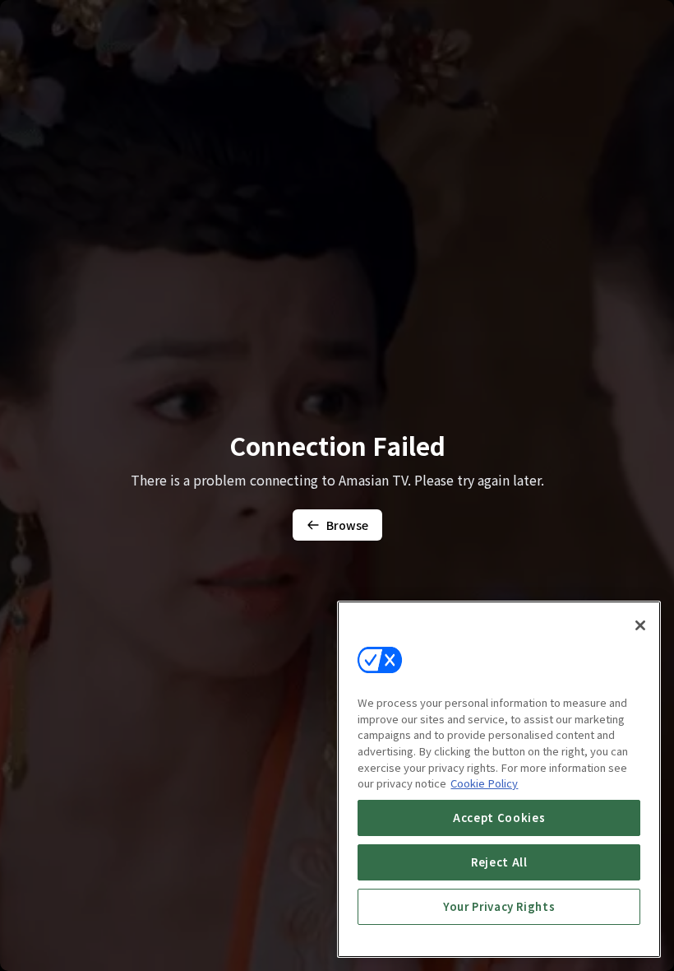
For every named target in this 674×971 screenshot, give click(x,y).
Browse (347, 525)
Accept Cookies (499, 817)
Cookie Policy (484, 783)
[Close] (640, 625)
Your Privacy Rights (499, 906)
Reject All (499, 862)
